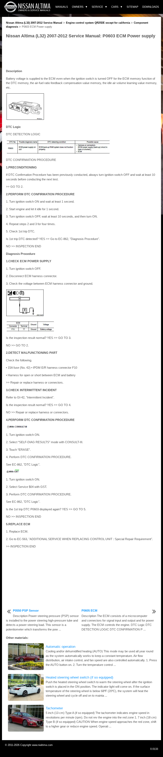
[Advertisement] (81, 54)
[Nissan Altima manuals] (27, 11)
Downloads (150, 6)
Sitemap (132, 6)
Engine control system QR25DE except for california (98, 22)
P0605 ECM (89, 610)
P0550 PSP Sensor (26, 610)
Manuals (61, 6)
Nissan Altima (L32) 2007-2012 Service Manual (34, 22)
